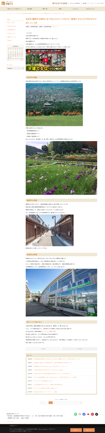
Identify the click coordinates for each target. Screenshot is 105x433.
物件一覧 (45, 9)
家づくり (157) (11, 22)
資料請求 (85, 3)
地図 (33, 415)
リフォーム (75, 9)
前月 (9, 59)
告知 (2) (10, 40)
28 (19, 56)
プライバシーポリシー (43, 429)
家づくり (55, 26)
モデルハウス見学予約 (75, 3)
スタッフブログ (100, 3)
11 (13, 53)
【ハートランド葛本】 (47, 331)
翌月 (22, 59)
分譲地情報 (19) (11, 29)
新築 (60, 9)
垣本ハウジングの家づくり (14, 9)
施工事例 (29, 9)
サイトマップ (11, 421)
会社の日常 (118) (12, 26)
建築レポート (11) (12, 37)
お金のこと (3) (11, 33)
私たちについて (91, 9)
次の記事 (80, 348)
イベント (92, 3)
